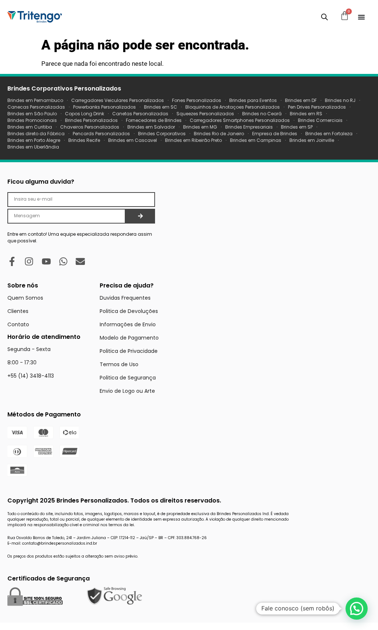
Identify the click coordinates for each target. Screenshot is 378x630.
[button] (357, 608)
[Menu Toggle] (361, 17)
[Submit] (140, 216)
